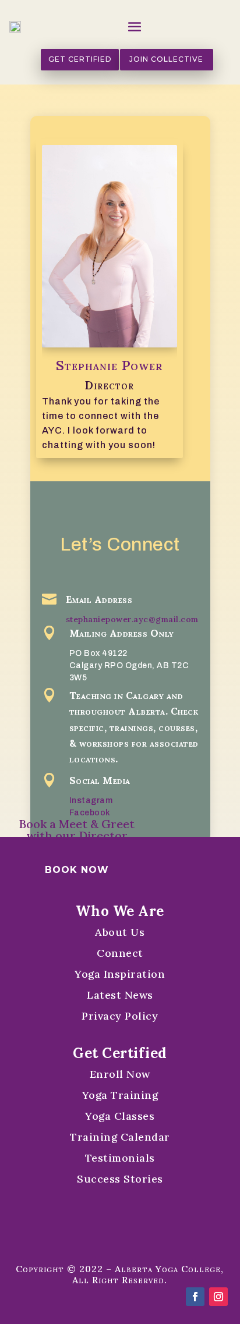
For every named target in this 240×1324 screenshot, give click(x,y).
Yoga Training (120, 1095)
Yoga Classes (119, 1116)
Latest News (120, 995)
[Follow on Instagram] (218, 1296)
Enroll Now (120, 1074)
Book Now (77, 869)
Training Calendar (120, 1137)
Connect (120, 953)
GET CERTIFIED (80, 59)
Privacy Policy (120, 1016)
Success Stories (120, 1178)
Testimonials (120, 1158)
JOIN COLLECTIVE (166, 59)
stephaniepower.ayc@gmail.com (132, 619)
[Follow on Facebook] (195, 1296)
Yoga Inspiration (120, 974)
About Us (119, 932)
